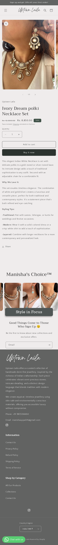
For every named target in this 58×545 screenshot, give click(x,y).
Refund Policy (12, 455)
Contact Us (11, 442)
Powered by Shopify (37, 539)
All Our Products (13, 485)
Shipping (16, 124)
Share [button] (8, 246)
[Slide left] (23, 95)
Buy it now (29, 152)
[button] (6, 10)
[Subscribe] (49, 345)
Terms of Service (13, 468)
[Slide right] (35, 95)
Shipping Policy (13, 461)
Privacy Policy (12, 449)
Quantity (5, 129)
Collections (11, 492)
